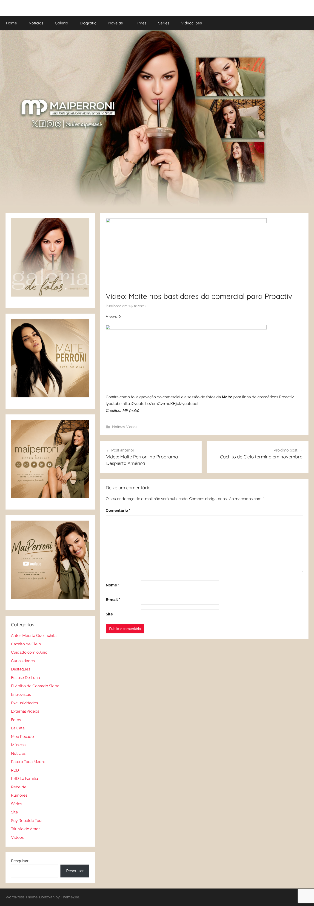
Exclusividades (24, 703)
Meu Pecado (22, 736)
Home (11, 22)
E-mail (113, 599)
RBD (15, 770)
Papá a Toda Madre (28, 761)
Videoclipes (191, 22)
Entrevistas (21, 694)
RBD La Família (24, 778)
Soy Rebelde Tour (27, 820)
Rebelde (18, 787)
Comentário (118, 510)
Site (109, 614)
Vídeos (131, 427)
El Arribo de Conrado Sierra (35, 686)
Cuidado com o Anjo (29, 652)
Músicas (18, 745)
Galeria (61, 22)
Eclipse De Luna (25, 677)
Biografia (88, 22)
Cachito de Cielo (26, 644)
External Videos (25, 711)
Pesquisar (20, 861)
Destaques (20, 669)
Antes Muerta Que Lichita (34, 635)
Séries (163, 22)
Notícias (36, 22)
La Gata (18, 728)
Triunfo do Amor (25, 829)
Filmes (140, 22)
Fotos (16, 719)
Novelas (115, 22)
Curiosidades (23, 660)
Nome (112, 585)
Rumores (19, 795)
